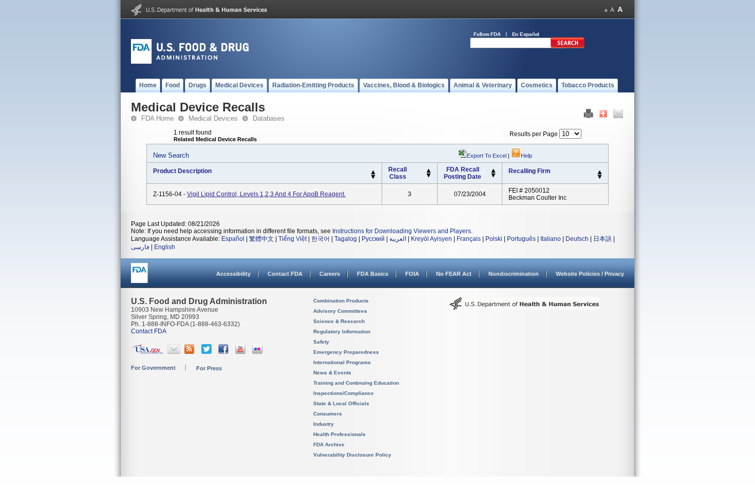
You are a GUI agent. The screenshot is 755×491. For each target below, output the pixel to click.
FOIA (412, 274)
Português (521, 238)
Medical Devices (213, 118)
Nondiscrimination (513, 274)
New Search (171, 155)
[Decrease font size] (606, 9)
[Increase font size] (620, 9)
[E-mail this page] (618, 116)
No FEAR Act (453, 274)
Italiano (550, 238)
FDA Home (157, 118)
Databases (269, 118)
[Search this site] (567, 46)
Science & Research (339, 321)
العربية (397, 238)
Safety (321, 342)
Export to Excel (486, 156)
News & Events (332, 372)
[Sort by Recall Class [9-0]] (428, 175)
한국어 (320, 238)
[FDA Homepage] (139, 277)
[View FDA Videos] (241, 351)
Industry (323, 424)
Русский (373, 238)
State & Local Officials (341, 403)
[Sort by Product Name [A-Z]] (373, 172)
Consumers (327, 414)
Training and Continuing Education (356, 383)
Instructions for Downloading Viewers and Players (401, 231)
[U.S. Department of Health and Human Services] (199, 13)
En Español (526, 34)
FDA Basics (372, 274)
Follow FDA (487, 34)
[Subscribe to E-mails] (173, 351)
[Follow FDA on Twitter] (207, 351)
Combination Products (341, 301)
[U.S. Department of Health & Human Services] (524, 307)
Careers (329, 274)
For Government (153, 368)
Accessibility (233, 274)
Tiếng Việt (292, 238)
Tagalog (345, 238)
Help (526, 156)
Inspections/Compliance (343, 393)
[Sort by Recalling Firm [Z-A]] (599, 177)
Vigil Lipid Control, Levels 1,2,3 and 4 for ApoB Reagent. (266, 194)
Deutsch (577, 238)
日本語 (602, 238)
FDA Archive (329, 444)
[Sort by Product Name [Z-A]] (373, 177)
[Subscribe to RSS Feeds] (190, 351)
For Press (209, 368)
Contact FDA (285, 274)
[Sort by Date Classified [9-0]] (493, 175)
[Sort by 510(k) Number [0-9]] (428, 171)
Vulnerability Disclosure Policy (352, 455)
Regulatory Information (341, 331)
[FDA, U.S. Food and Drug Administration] (190, 61)
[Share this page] (603, 116)
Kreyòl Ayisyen (431, 238)
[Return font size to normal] (612, 9)
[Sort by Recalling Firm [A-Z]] (599, 172)
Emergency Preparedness (346, 352)
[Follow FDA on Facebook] (224, 351)
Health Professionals (339, 434)
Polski (493, 238)
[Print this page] (588, 116)
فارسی (140, 247)
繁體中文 (261, 238)
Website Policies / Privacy (590, 274)
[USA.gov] (147, 351)
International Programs (342, 362)
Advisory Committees (340, 311)
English (164, 247)
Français (469, 238)
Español (232, 238)
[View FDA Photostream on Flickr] (258, 351)
